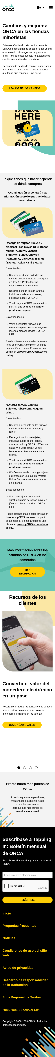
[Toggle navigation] (51, 8)
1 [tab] (18, 767)
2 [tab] (24, 767)
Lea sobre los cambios (24, 88)
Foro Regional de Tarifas (21, 997)
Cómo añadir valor (22, 725)
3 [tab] (30, 767)
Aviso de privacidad (17, 968)
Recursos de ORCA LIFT (21, 1010)
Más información (27, 572)
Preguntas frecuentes (19, 926)
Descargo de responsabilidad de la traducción (25, 982)
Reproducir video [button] (27, 128)
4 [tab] (36, 767)
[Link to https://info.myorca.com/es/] (8, 7)
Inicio (6, 913)
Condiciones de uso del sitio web (24, 953)
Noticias (8, 938)
